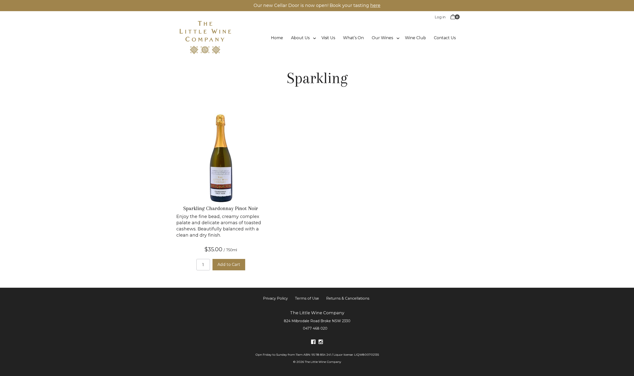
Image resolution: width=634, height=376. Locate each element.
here (375, 5)
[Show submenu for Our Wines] (398, 37)
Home (277, 37)
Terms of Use (307, 298)
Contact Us (445, 37)
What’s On (353, 37)
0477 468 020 (315, 328)
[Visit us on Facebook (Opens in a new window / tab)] (313, 342)
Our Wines (382, 37)
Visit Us (328, 37)
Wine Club (415, 37)
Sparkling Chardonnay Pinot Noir (220, 208)
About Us (300, 37)
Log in (440, 17)
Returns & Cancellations (347, 298)
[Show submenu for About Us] (314, 37)
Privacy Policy (275, 298)
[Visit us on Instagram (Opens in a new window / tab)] (320, 342)
